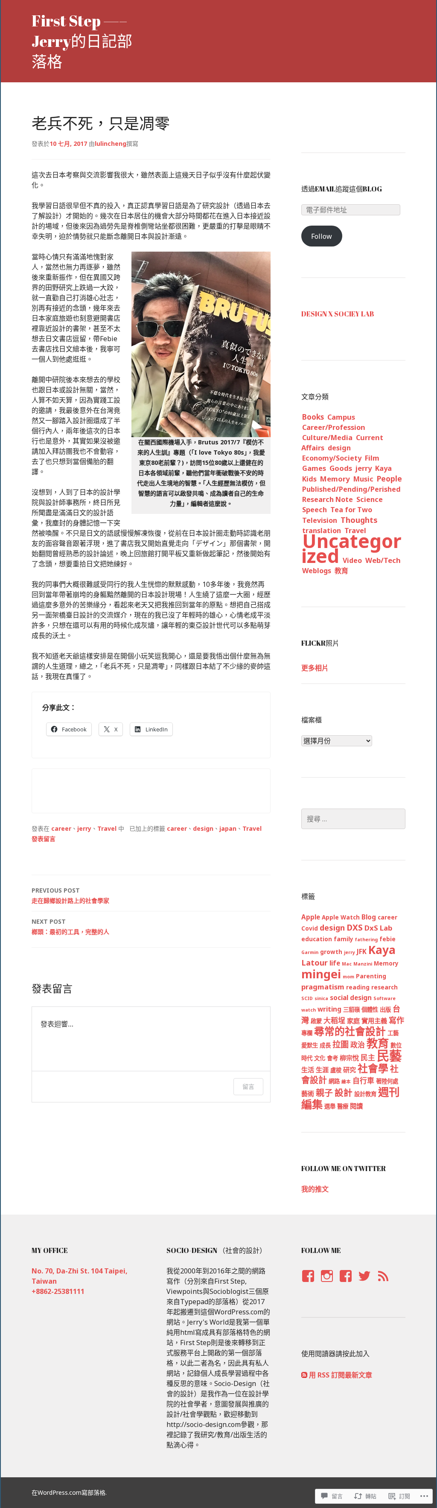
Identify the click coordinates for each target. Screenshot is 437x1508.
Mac (347, 964)
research (384, 987)
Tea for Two (351, 509)
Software (384, 998)
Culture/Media (327, 437)
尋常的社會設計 (350, 1031)
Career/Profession (333, 427)
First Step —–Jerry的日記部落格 (82, 41)
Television (319, 520)
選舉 (329, 1106)
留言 (248, 1086)
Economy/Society (331, 458)
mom (348, 977)
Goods (340, 468)
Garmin (309, 952)
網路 (334, 1081)
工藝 (393, 1033)
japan (227, 828)
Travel (107, 828)
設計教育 (365, 1094)
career (61, 828)
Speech (314, 509)
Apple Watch (341, 917)
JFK (362, 951)
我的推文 (315, 1189)
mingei (321, 974)
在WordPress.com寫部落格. (69, 1492)
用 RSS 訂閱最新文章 (340, 1375)
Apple (310, 917)
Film (372, 458)
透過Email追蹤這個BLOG (341, 189)
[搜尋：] (353, 819)
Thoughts (359, 520)
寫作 (396, 1020)
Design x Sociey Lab (337, 314)
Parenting (371, 976)
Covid (309, 928)
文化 (319, 1058)
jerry (84, 828)
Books (313, 417)
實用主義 (374, 1020)
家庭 (353, 1020)
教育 (341, 570)
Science (369, 499)
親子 (324, 1093)
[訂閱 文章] (304, 1375)
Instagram (326, 1284)
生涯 (322, 1069)
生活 (307, 1069)
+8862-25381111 (58, 1291)
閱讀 (356, 1106)
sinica (321, 998)
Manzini (362, 964)
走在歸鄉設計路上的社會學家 (70, 895)
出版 (385, 1009)
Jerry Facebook (307, 1284)
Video (352, 560)
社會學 (373, 1068)
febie (387, 939)
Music (363, 479)
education (316, 939)
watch (308, 1010)
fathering (366, 939)
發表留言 (43, 839)
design (203, 828)
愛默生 (309, 1045)
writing (329, 1009)
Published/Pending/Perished (351, 489)
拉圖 (340, 1044)
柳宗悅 (349, 1057)
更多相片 (315, 668)
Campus (341, 417)
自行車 (363, 1080)
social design (351, 997)
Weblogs (316, 570)
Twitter (364, 1284)
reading (358, 987)
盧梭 (335, 1070)
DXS (355, 927)
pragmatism (322, 987)
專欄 (306, 1033)
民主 (368, 1057)
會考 (332, 1058)
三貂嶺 (351, 1009)
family (343, 939)
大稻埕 (334, 1020)
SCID (307, 998)
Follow (321, 236)
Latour (314, 962)
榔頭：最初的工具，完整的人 (70, 926)
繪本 (346, 1082)
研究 (349, 1069)
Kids (309, 479)
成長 (325, 1045)
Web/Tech (383, 560)
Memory (335, 479)
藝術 (307, 1093)
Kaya (383, 468)
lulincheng (110, 143)
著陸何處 (387, 1081)
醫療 (342, 1106)
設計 (344, 1093)
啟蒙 (316, 1021)
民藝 (389, 1055)
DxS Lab (378, 928)
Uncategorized (351, 548)
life (334, 963)
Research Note (327, 499)
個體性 (369, 1009)
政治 (357, 1045)
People (389, 478)
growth (331, 952)
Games (314, 468)
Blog (368, 917)
